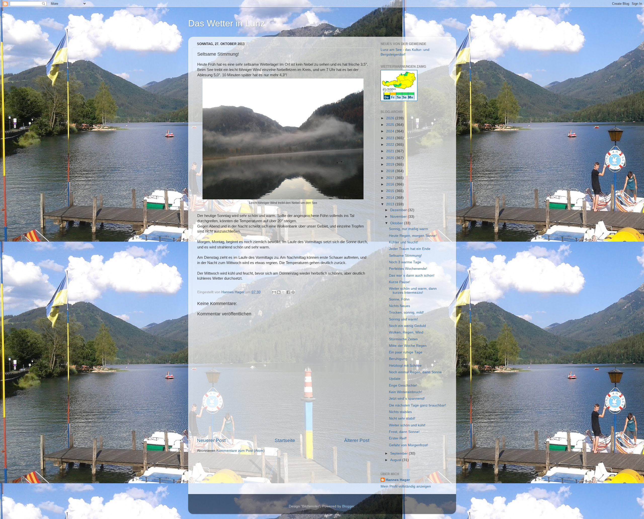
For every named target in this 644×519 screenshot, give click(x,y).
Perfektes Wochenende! (408, 269)
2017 (390, 178)
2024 (390, 131)
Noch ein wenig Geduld (407, 326)
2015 (390, 191)
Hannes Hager (398, 480)
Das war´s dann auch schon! (411, 275)
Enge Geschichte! (403, 385)
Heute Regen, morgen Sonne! (413, 236)
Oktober (397, 223)
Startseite (285, 440)
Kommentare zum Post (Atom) (240, 451)
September (399, 453)
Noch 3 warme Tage (405, 262)
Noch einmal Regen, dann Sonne (415, 372)
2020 (390, 158)
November (399, 216)
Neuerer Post (211, 440)
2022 (390, 144)
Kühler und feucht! (403, 242)
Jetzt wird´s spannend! (407, 398)
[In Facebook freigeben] (288, 292)
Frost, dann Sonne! (404, 432)
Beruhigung (398, 359)
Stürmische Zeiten (403, 339)
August (396, 460)
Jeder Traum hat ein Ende (409, 249)
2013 (390, 204)
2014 (390, 198)
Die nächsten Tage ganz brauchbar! (417, 405)
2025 (390, 125)
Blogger (348, 506)
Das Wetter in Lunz (226, 23)
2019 (390, 164)
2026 (390, 118)
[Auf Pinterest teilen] (293, 292)
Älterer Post (356, 440)
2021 (390, 151)
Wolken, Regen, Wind (406, 332)
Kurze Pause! (399, 282)
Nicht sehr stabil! (402, 418)
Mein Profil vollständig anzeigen (406, 486)
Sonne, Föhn (399, 299)
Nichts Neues (399, 306)
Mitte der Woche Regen (408, 346)
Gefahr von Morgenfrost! (408, 445)
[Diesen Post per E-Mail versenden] (273, 292)
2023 (390, 138)
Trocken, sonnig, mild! (406, 312)
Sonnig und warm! (403, 319)
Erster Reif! (398, 438)
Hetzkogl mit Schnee (405, 365)
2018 (390, 171)
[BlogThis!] (278, 292)
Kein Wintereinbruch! (405, 392)
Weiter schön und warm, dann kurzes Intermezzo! (413, 290)
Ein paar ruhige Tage (405, 352)
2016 (390, 184)
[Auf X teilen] (283, 292)
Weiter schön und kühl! (407, 425)
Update (394, 379)
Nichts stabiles (400, 412)
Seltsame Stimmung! (405, 255)
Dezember (399, 210)
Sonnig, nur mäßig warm (408, 229)
